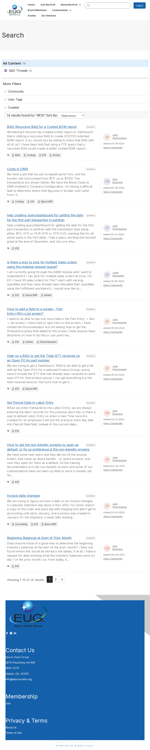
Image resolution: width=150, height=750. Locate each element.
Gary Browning (117, 181)
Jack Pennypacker (119, 136)
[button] (71, 4)
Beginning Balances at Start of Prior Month (39, 538)
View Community (113, 147)
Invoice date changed (23, 496)
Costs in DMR (17, 169)
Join (8, 703)
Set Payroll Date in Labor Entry (30, 403)
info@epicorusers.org (18, 679)
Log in (139, 5)
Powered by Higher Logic (75, 745)
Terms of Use (13, 732)
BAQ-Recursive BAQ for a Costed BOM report (42, 127)
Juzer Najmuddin (118, 274)
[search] (88, 5)
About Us (10, 727)
